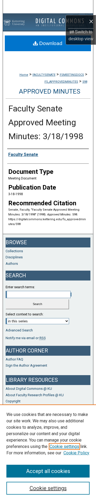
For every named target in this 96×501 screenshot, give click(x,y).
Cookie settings (64, 446)
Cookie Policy (76, 452)
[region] (48, 452)
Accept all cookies (48, 471)
